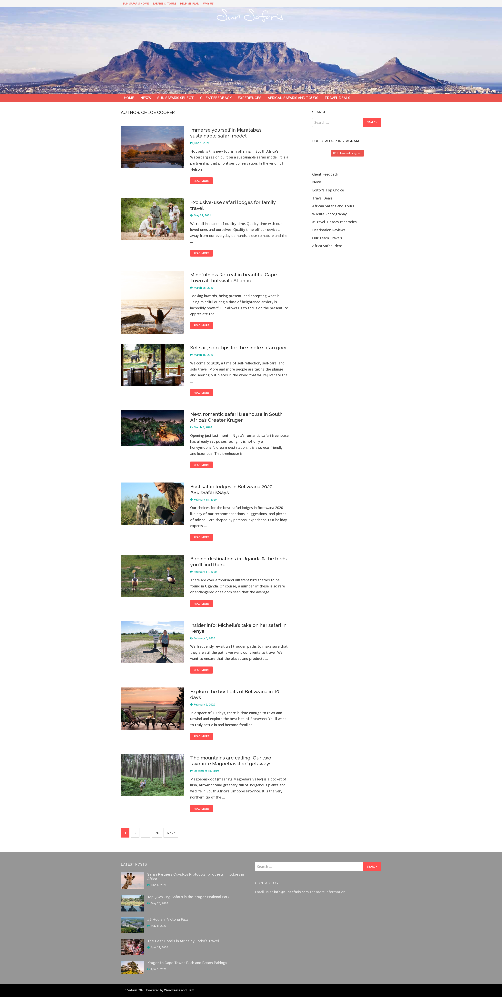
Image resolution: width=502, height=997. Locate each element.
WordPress (172, 990)
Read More (201, 181)
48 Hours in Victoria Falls (167, 919)
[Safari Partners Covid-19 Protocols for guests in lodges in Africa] (132, 875)
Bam (190, 990)
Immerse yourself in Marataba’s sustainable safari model (226, 133)
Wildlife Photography (329, 214)
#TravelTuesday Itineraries (334, 221)
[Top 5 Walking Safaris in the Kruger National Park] (132, 897)
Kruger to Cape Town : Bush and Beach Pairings (187, 963)
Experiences (249, 98)
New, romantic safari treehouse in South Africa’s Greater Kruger (236, 417)
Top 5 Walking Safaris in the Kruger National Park (188, 897)
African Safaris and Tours (293, 98)
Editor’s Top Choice (328, 190)
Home (129, 98)
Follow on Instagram (349, 153)
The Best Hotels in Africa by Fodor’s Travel (183, 941)
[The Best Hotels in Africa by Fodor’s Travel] (132, 942)
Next (171, 832)
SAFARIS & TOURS (164, 3)
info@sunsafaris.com (291, 892)
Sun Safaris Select (175, 98)
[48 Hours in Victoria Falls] (132, 920)
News (145, 98)
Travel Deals (337, 98)
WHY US (208, 3)
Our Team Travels (327, 238)
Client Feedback (216, 98)
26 (157, 832)
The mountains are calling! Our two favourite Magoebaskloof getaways (231, 761)
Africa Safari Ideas (327, 245)
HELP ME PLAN (189, 3)
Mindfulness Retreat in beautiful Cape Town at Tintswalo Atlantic (233, 277)
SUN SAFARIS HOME (136, 3)
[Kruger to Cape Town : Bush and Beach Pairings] (132, 963)
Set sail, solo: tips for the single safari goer (238, 348)
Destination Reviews (328, 230)
